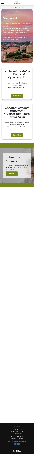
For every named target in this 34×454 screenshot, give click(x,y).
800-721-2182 (20, 431)
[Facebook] (15, 444)
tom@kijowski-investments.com (17, 441)
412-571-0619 (19, 429)
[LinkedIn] (18, 444)
